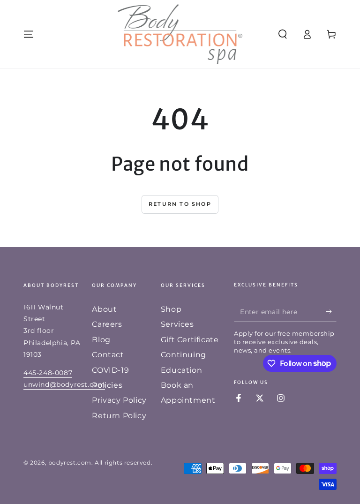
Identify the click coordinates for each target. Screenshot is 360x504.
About (104, 309)
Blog (101, 339)
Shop (171, 309)
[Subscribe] (331, 311)
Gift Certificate (190, 339)
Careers (107, 324)
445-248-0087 (47, 373)
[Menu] (28, 34)
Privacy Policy (119, 400)
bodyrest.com (69, 462)
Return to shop (180, 204)
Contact (108, 354)
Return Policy (119, 415)
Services (177, 324)
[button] (282, 34)
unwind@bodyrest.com (64, 384)
